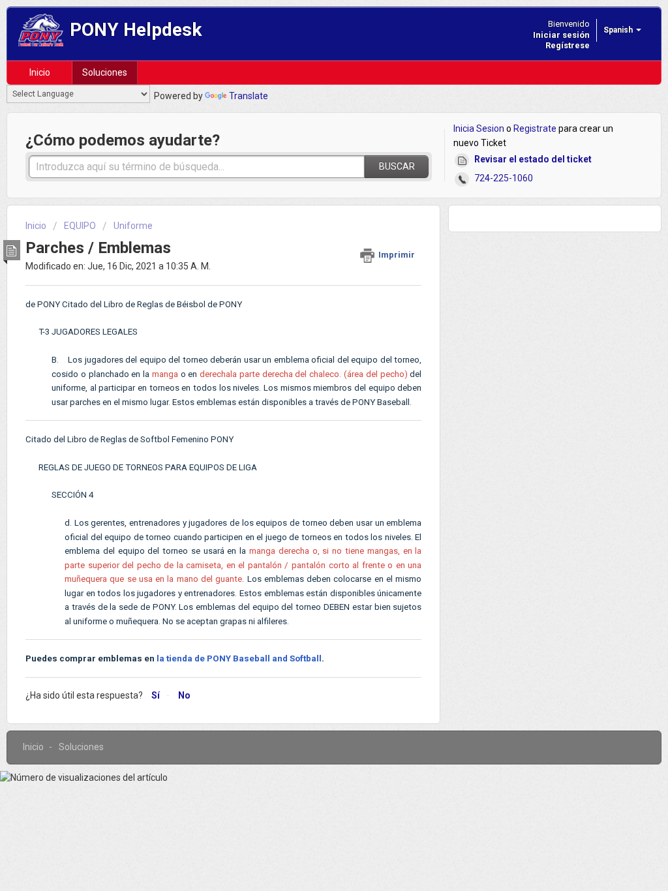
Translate (248, 96)
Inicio (39, 72)
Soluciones (104, 72)
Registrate (534, 128)
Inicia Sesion (478, 128)
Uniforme (133, 225)
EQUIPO (80, 225)
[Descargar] (309, 277)
